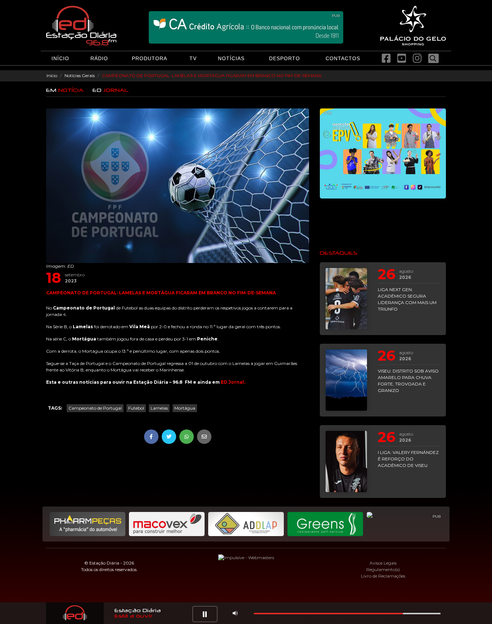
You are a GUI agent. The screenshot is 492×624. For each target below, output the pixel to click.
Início (51, 75)
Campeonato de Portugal (95, 408)
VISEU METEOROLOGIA (383, 223)
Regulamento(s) (383, 569)
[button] (205, 614)
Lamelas (159, 408)
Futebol (136, 408)
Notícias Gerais (79, 75)
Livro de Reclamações (383, 576)
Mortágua (184, 408)
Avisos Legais (383, 563)
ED (111, 90)
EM (65, 90)
